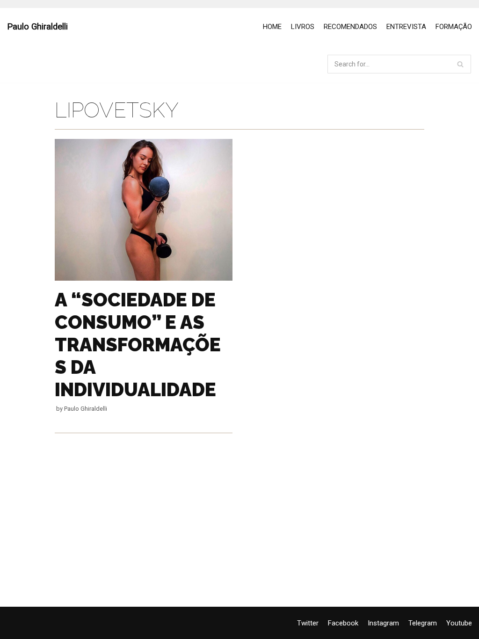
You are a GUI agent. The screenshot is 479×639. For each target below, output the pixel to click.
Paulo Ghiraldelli (85, 408)
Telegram (422, 623)
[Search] (460, 64)
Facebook (343, 623)
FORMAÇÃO (453, 26)
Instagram (383, 623)
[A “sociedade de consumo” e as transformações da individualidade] (143, 278)
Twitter (308, 623)
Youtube (459, 623)
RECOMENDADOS (350, 26)
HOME (272, 26)
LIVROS (302, 26)
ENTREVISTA (406, 26)
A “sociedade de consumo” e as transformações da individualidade (138, 344)
